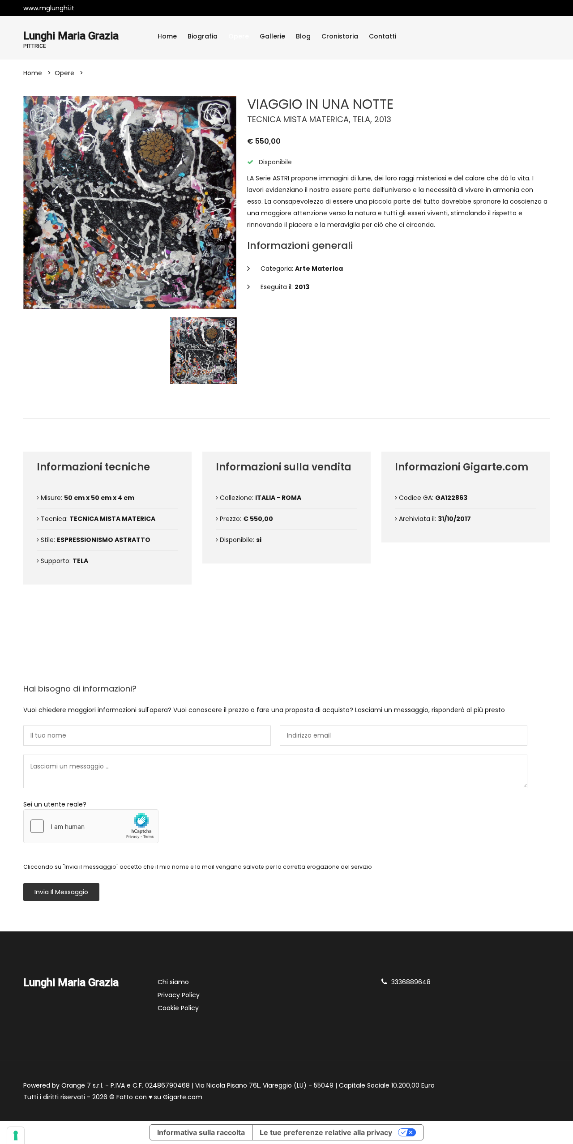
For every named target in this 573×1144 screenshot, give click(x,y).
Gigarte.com (182, 1097)
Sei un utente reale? (54, 804)
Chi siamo (173, 982)
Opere (238, 36)
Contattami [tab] (290, 635)
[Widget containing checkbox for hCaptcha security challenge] (90, 826)
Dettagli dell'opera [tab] (290, 403)
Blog (303, 36)
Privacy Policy (179, 994)
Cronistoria (339, 36)
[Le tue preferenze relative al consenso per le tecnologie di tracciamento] (15, 1135)
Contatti (382, 36)
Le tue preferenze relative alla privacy (326, 1132)
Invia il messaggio (61, 892)
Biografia (203, 36)
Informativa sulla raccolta (201, 1132)
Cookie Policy (178, 1007)
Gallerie (272, 36)
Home (167, 36)
